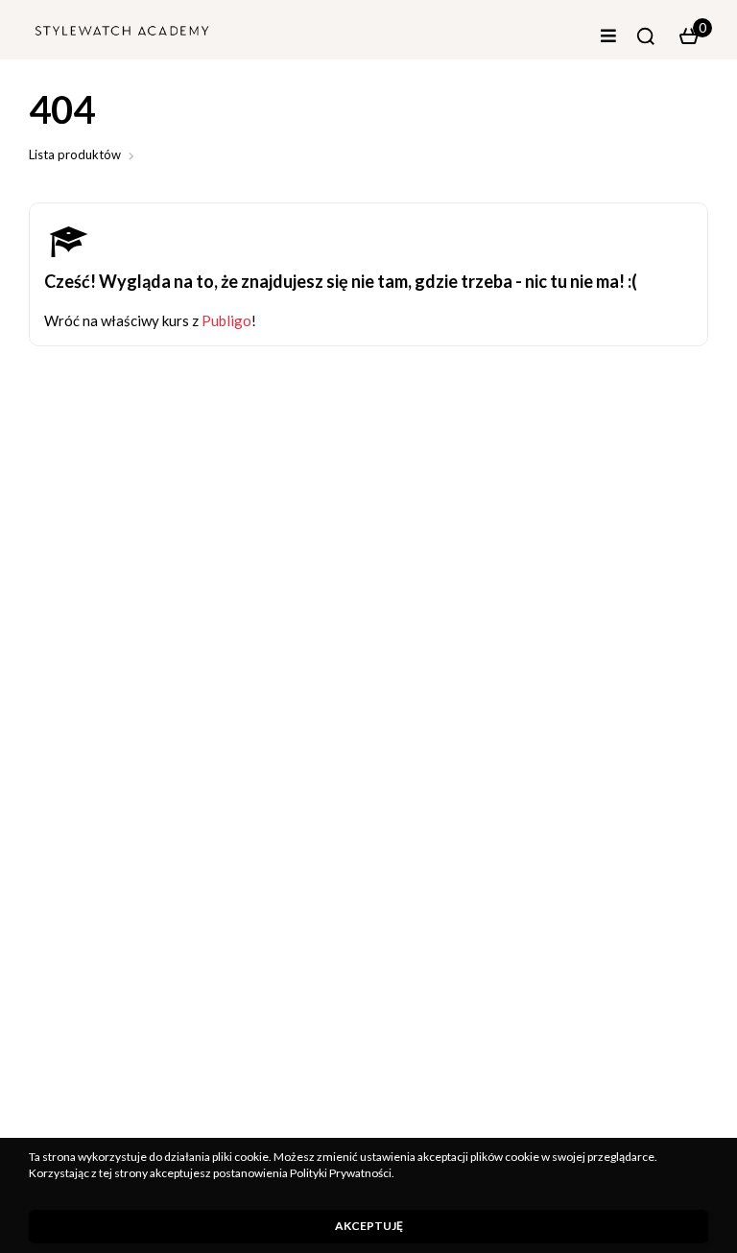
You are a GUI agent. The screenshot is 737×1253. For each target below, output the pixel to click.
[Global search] (646, 36)
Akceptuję (369, 1225)
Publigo (226, 320)
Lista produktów (75, 154)
